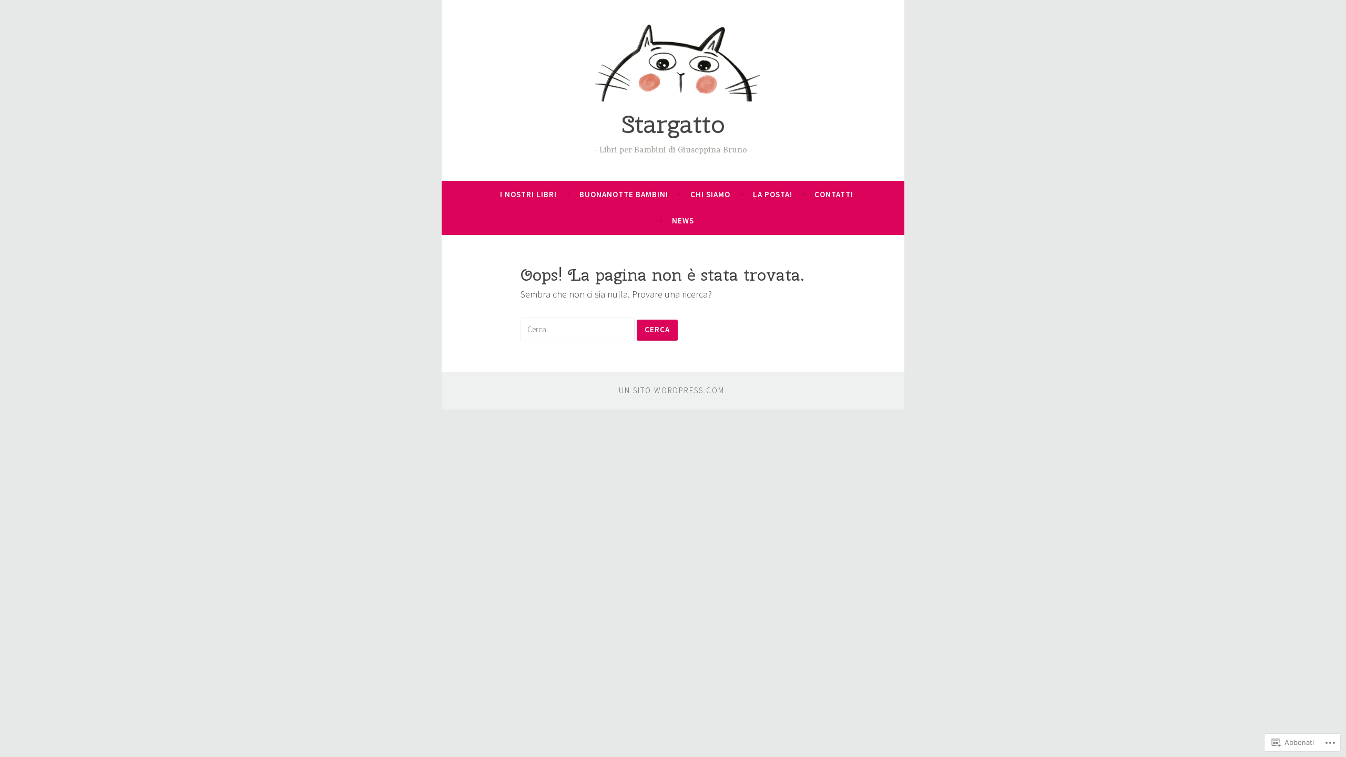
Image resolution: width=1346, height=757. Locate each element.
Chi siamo (710, 194)
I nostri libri (528, 194)
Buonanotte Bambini (623, 194)
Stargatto (673, 124)
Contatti (833, 194)
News (683, 221)
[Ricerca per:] (579, 329)
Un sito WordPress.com (672, 390)
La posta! (772, 194)
